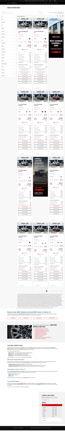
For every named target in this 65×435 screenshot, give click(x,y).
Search (40, 12)
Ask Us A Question (25, 82)
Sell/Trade (40, 3)
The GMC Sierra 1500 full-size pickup (41, 328)
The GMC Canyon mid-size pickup (41, 333)
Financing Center (52, 318)
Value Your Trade (25, 77)
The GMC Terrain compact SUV (40, 338)
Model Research (56, 3)
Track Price (25, 49)
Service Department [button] (45, 3)
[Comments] (29, 42)
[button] (31, 23)
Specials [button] (37, 3)
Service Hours (44, 418)
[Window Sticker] (30, 42)
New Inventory (13, 318)
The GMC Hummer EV (39, 336)
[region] (24, 63)
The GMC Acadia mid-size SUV (40, 334)
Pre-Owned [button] (33, 3)
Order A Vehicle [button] (61, 12)
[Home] (26, 3)
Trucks (30, 3)
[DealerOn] (15, 427)
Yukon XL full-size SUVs (46, 337)
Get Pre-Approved (25, 211)
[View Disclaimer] (26, 42)
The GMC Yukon (38, 337)
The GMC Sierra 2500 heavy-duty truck (42, 329)
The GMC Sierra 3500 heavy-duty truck (42, 331)
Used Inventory (26, 318)
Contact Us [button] (45, 400)
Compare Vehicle (22, 219)
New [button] (27, 3)
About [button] (52, 3)
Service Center (39, 318)
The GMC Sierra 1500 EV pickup (40, 332)
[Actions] (30, 32)
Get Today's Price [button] (25, 75)
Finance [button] (49, 3)
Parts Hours (44, 420)
